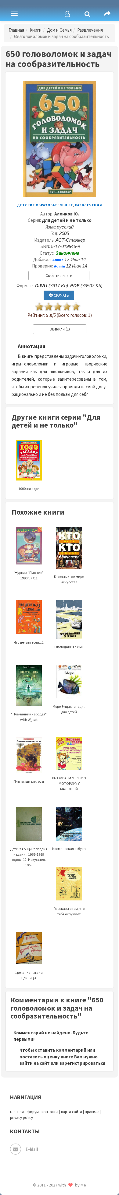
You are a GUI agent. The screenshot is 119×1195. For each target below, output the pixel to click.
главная (17, 1111)
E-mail (32, 1149)
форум (33, 1111)
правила (92, 1111)
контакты (49, 1111)
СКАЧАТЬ (61, 295)
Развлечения (90, 30)
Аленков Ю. (66, 214)
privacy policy (21, 1117)
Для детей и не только (67, 220)
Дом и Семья (59, 30)
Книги (35, 30)
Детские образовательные (45, 205)
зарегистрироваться (82, 1063)
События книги (58, 275)
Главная (16, 30)
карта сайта (71, 1111)
